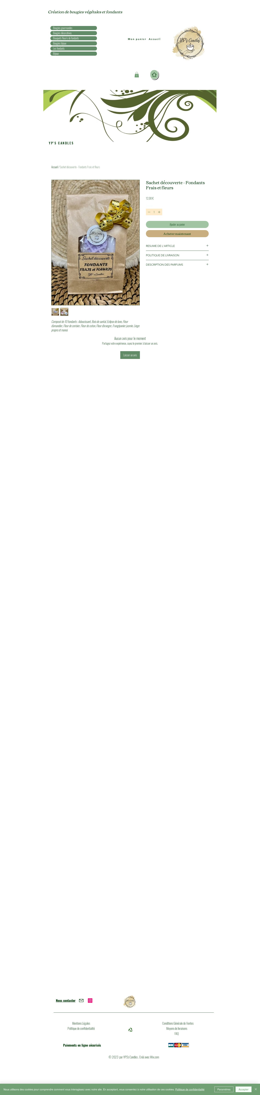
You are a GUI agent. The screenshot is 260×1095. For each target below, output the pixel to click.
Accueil (54, 167)
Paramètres (223, 1089)
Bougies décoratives (62, 33)
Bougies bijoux (59, 43)
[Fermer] (256, 1089)
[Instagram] (90, 1000)
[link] (136, 74)
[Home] (154, 75)
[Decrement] (148, 212)
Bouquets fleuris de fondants (66, 38)
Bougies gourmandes (62, 28)
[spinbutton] (154, 212)
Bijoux (56, 54)
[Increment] (159, 212)
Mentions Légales (81, 1023)
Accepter (244, 1089)
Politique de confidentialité (81, 1028)
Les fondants (59, 48)
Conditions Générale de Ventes (177, 1023)
